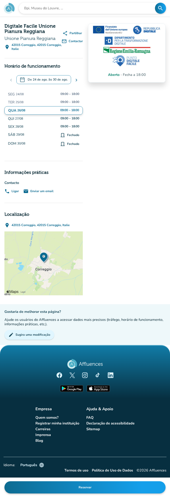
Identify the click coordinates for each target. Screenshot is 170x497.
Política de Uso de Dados (112, 470)
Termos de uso (76, 470)
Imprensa (43, 435)
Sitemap (93, 429)
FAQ (90, 418)
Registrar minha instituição (57, 423)
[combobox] (88, 8)
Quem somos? (46, 418)
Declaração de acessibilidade (110, 423)
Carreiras (42, 429)
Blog (39, 441)
